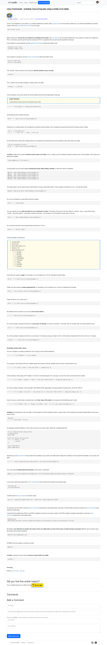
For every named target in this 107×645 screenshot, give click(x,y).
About (26, 3)
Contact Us (30, 642)
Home (21, 3)
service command (32, 57)
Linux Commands (44, 3)
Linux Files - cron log (18, 571)
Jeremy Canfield (13, 19)
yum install (28, 25)
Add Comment (13, 636)
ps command (55, 38)
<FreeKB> (12, 2)
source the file (22, 456)
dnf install (20, 25)
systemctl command (36, 43)
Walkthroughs (33, 3)
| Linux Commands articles (40, 19)
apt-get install (57, 23)
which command (32, 482)
